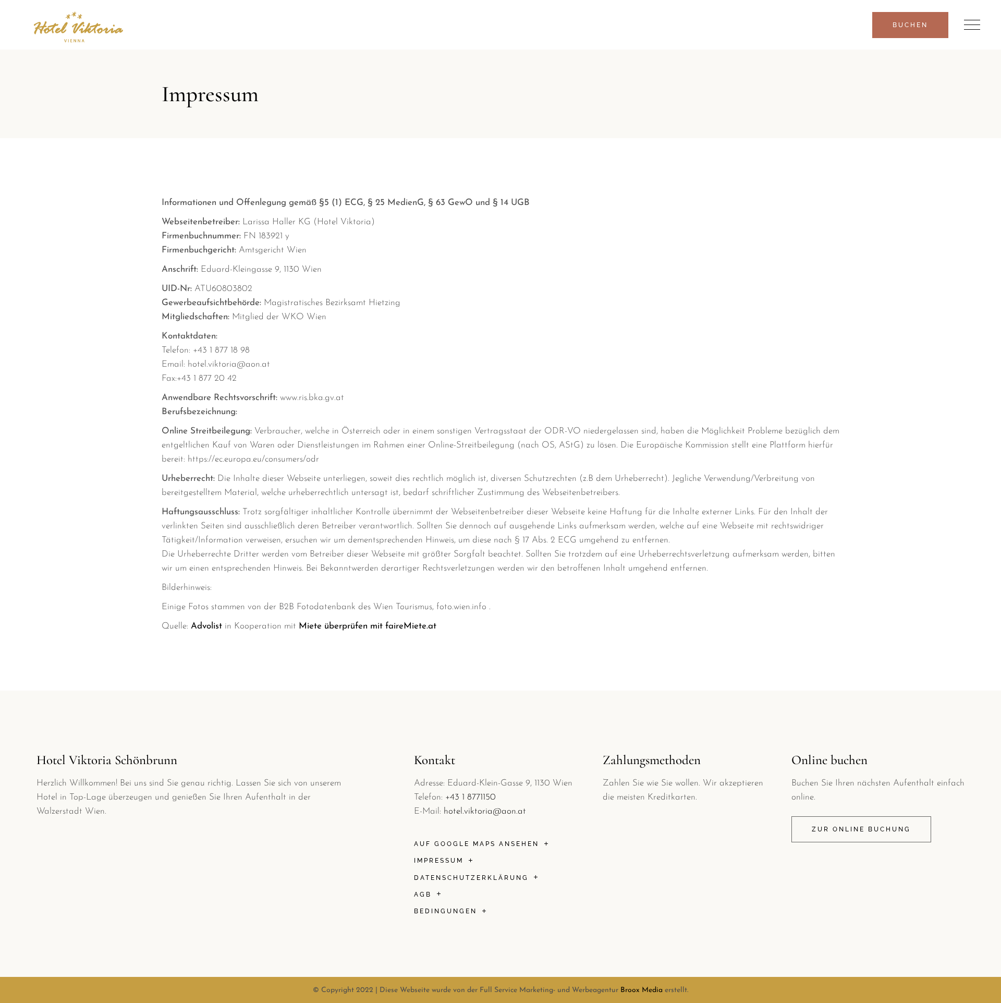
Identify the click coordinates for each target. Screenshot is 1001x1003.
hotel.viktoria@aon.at (485, 811)
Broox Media (641, 990)
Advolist (206, 626)
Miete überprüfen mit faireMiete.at (367, 626)
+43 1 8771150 (470, 797)
